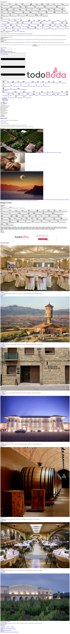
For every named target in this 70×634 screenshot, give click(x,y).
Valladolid (41, 229)
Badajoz (27, 227)
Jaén (30, 228)
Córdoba (59, 227)
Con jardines (2, 115)
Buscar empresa (3, 205)
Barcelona (30, 227)
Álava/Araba (6, 227)
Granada (2, 228)
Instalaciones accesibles (4, 112)
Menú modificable (3, 108)
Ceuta (52, 227)
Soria (26, 229)
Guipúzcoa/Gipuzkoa (11, 228)
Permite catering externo (4, 106)
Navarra (60, 228)
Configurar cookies (35, 45)
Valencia (38, 229)
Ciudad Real (55, 227)
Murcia (57, 228)
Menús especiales (3, 109)
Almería (18, 227)
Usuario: (1, 48)
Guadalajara (5, 228)
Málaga (52, 228)
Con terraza (2, 114)
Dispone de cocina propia (4, 107)
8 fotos (1, 446)
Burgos (34, 227)
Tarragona (29, 229)
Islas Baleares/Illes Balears (24, 228)
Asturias (22, 227)
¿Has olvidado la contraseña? (8, 51)
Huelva (16, 228)
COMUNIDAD (4, 98)
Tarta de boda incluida (3, 110)
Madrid (49, 228)
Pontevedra (5, 229)
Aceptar (35, 44)
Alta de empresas (3, 630)
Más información (2, 346)
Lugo (46, 228)
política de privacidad (23, 33)
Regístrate (1, 51)
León (39, 228)
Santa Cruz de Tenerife (15, 229)
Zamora (50, 229)
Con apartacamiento (3, 113)
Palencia (2, 229)
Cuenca (62, 227)
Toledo (35, 229)
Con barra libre (2, 111)
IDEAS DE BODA (5, 99)
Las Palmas (36, 228)
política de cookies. (29, 33)
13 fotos (1, 244)
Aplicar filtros (2, 116)
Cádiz (40, 227)
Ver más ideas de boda (34, 200)
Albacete (10, 227)
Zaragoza (53, 229)
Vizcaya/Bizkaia (46, 229)
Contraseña (2, 49)
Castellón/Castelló (47, 227)
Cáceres (37, 227)
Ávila (24, 227)
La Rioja (33, 228)
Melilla (55, 228)
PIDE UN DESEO (5, 100)
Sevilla (24, 229)
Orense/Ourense (65, 228)
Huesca (19, 228)
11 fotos (1, 395)
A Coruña (2, 227)
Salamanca (9, 229)
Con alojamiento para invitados (5, 105)
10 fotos (1, 347)
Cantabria (43, 227)
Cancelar (2, 206)
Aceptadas (2, 38)
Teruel (32, 229)
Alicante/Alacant (14, 227)
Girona (65, 227)
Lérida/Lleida (43, 228)
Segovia (21, 229)
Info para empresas (8, 630)
